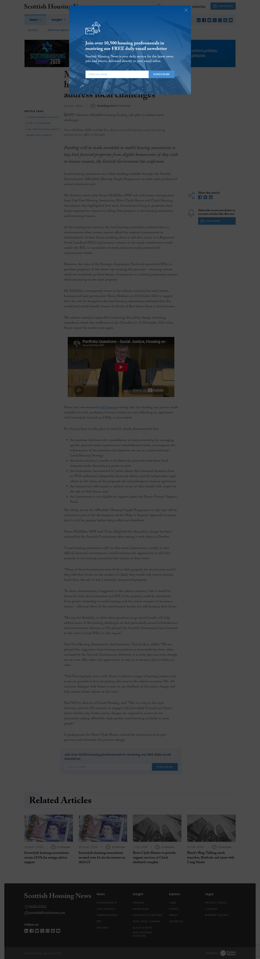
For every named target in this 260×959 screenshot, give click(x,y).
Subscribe (161, 74)
